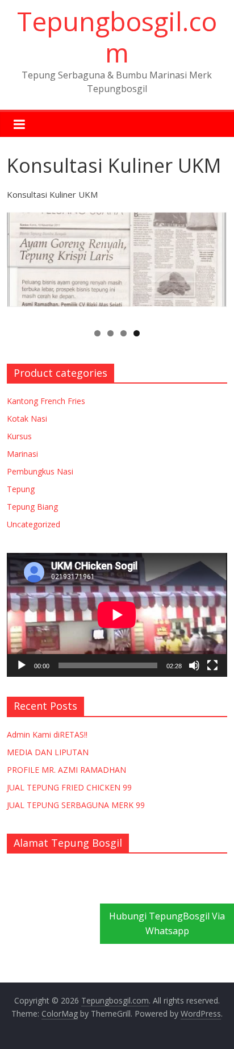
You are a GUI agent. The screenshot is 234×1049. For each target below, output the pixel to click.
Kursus (19, 436)
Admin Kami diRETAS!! (47, 734)
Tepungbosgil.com (117, 36)
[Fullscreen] (212, 665)
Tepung (21, 489)
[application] (117, 615)
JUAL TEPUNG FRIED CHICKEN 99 (69, 787)
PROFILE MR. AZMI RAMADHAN (66, 769)
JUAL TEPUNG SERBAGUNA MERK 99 (76, 805)
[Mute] (194, 665)
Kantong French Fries (46, 401)
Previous (21, 262)
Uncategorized (33, 524)
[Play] (21, 665)
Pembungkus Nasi (40, 471)
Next (213, 262)
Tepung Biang (32, 506)
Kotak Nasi (27, 418)
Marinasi (22, 453)
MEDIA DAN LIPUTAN (48, 752)
